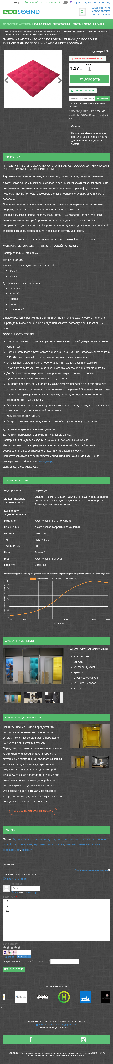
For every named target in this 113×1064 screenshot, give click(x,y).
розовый (27, 849)
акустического (42, 844)
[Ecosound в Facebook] (31, 1041)
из (30, 844)
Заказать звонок (100, 14)
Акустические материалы (17, 24)
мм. (74, 844)
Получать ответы (12, 961)
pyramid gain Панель (15, 844)
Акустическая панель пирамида (31, 839)
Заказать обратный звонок (33, 811)
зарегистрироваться (34, 892)
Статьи (87, 24)
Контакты (98, 24)
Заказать (91, 79)
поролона (58, 844)
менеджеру (46, 461)
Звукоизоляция (42, 24)
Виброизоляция (61, 24)
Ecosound (98, 111)
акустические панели (65, 839)
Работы (77, 24)
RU (15, 2)
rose (68, 844)
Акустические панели (50, 31)
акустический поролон (93, 839)
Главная (7, 31)
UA (21, 2)
